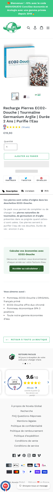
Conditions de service (26, 445)
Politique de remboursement (26, 430)
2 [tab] (25, 363)
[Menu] (48, 27)
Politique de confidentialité (26, 426)
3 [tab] (27, 363)
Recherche (26, 411)
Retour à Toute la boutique (28, 339)
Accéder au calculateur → (26, 268)
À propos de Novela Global (26, 406)
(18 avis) (26, 127)
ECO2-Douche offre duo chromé (25, 304)
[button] (26, 164)
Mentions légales (26, 421)
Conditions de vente (26, 440)
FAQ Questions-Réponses (26, 416)
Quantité (8, 141)
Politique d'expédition (26, 435)
